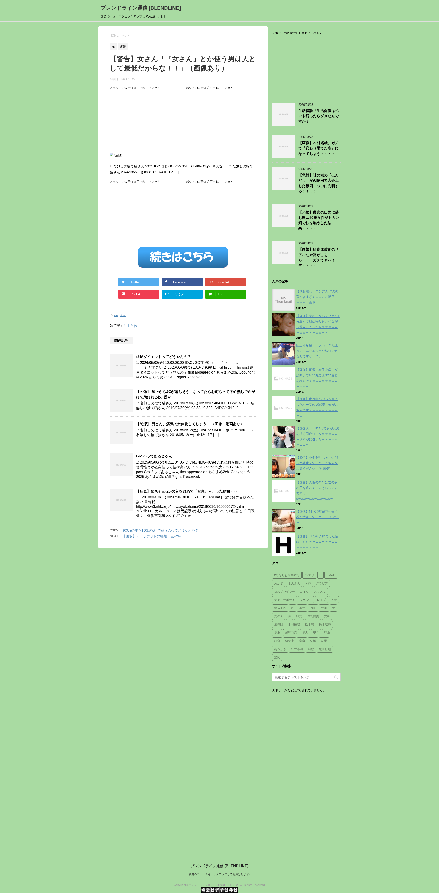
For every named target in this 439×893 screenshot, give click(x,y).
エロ (308, 583)
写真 (313, 608)
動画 (324, 608)
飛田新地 (325, 649)
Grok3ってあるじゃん (154, 456)
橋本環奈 (325, 624)
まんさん (294, 583)
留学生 (289, 641)
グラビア (322, 583)
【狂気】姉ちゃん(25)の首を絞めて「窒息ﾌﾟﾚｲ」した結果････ (187, 491)
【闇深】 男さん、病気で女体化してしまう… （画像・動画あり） (190, 424)
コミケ (304, 591)
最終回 (278, 624)
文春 (327, 616)
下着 (334, 600)
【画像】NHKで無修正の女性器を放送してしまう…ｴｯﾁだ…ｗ (317, 517)
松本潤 (309, 624)
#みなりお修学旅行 (287, 575)
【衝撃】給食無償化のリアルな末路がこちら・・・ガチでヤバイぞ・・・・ (318, 257)
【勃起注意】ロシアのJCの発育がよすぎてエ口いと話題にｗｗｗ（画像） (317, 296)
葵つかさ (280, 649)
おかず (278, 583)
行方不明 (297, 649)
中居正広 (280, 608)
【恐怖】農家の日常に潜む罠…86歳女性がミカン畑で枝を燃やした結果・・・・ (318, 220)
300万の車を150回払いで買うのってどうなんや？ (160, 530)
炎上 (277, 632)
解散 (311, 649)
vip (116, 315)
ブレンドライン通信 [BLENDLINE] (141, 8)
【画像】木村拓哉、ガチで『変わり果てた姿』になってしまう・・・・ (318, 148)
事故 (302, 608)
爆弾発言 (291, 632)
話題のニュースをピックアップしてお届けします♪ (219, 874)
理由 (327, 632)
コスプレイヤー (284, 591)
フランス (306, 600)
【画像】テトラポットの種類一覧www (151, 536)
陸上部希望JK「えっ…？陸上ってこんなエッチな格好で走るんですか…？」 (317, 350)
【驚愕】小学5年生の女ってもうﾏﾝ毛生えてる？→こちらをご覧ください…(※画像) (318, 463)
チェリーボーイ (284, 600)
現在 (316, 632)
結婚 (313, 641)
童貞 (302, 641)
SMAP (331, 575)
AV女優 (309, 575)
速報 (123, 315)
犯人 (305, 632)
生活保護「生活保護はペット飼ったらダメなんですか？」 (318, 116)
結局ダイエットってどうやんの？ (163, 357)
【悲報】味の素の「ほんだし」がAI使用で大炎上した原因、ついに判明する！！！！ (318, 183)
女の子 (278, 616)
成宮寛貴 (313, 616)
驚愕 (277, 657)
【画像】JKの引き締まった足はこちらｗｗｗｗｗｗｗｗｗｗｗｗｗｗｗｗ (317, 541)
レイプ (321, 600)
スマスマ (320, 591)
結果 (324, 641)
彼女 (299, 616)
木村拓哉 (294, 624)
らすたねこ (132, 326)
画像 (277, 641)
